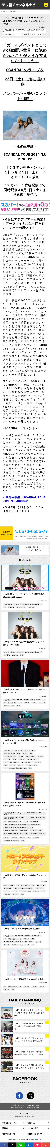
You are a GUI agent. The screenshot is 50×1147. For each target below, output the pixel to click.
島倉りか (15, 894)
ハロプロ (36, 891)
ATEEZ (25, 753)
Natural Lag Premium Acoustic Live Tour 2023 (18, 827)
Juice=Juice (7, 888)
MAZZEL (40, 756)
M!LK (32, 939)
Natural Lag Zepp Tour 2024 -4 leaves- (15, 830)
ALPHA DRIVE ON (9, 753)
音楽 (21, 655)
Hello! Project (41, 885)
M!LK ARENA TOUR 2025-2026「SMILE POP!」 (18, 942)
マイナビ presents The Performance (15, 768)
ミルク (27, 945)
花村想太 (36, 838)
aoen (18, 753)
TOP (20, 703)
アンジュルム (39, 888)
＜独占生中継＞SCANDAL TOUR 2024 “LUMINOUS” (23, 31)
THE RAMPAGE (27, 762)
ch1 (4, 607)
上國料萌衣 (6, 894)
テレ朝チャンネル (9, 1123)
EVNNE (21, 756)
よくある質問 (32, 1128)
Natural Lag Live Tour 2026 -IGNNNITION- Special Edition (21, 824)
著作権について (8, 1134)
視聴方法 (31, 1123)
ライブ (43, 891)
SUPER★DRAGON (32, 759)
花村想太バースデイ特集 (11, 840)
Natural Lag (34, 821)
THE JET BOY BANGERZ (11, 762)
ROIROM (21, 759)
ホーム (3, 11)
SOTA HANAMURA (36, 830)
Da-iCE (26, 821)
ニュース (18, 34)
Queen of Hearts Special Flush (23, 888)
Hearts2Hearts (30, 756)
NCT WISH (6, 759)
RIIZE (14, 759)
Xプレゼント (21, 607)
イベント (34, 703)
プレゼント (30, 607)
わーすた (6, 989)
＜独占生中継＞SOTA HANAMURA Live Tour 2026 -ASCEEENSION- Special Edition (24, 818)
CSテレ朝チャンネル (9, 703)
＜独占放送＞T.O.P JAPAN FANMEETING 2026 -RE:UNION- (22, 700)
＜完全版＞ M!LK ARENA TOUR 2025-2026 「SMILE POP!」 (22, 936)
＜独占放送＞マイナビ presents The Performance (19, 750)
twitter (30, 1095)
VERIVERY (37, 762)
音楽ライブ (36, 34)
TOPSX (26, 703)
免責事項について (34, 1134)
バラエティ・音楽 (9, 706)
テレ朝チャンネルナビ (19, 5)
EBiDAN (26, 939)
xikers (5, 765)
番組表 (5, 1128)
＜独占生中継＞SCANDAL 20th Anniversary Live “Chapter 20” (22, 604)
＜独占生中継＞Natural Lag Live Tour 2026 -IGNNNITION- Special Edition (24, 813)
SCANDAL (7, 34)
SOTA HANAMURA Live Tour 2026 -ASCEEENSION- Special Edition (24, 834)
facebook (19, 1095)
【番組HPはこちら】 (17, 511)
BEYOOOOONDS (8, 885)
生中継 (27, 34)
